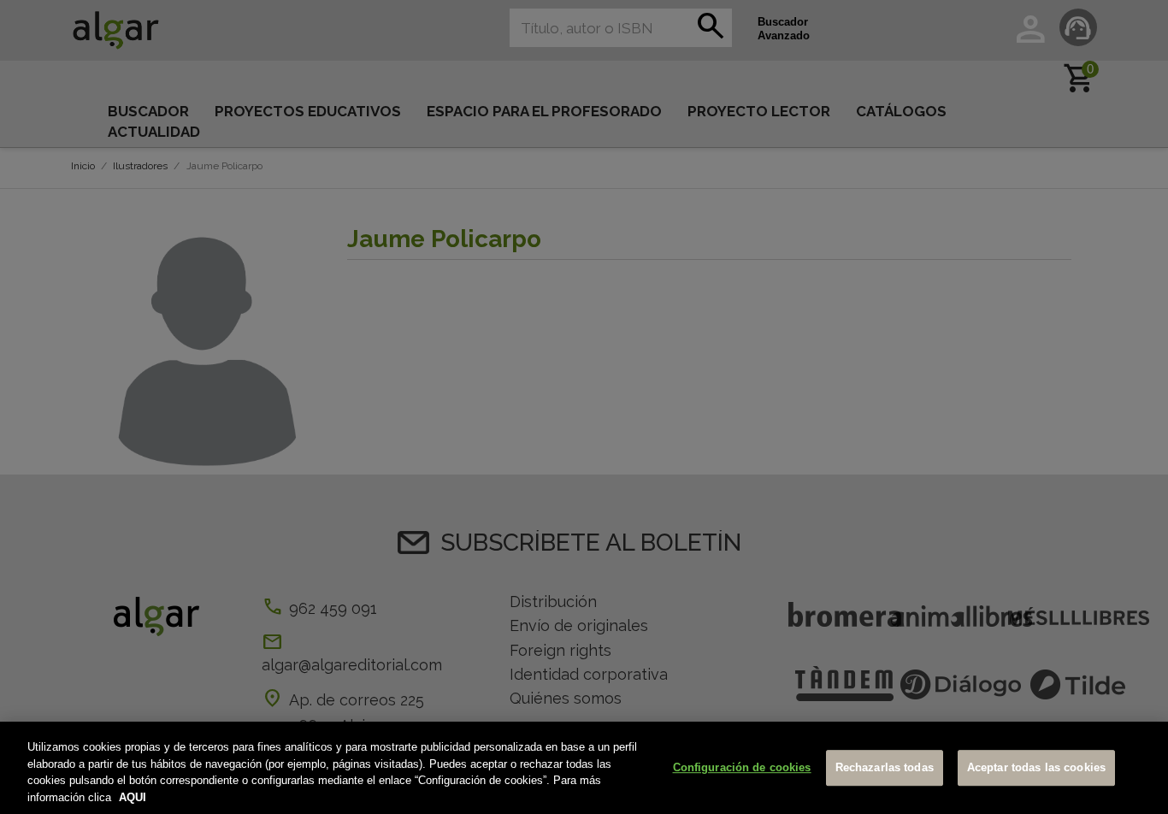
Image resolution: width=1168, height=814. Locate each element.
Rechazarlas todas (884, 767)
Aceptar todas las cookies (1036, 767)
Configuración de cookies (742, 767)
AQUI (132, 796)
